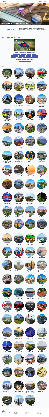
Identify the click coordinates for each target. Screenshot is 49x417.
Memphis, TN (34, 54)
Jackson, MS (23, 54)
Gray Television (27, 412)
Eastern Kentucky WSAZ (16, 54)
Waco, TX (24, 59)
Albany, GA (15, 52)
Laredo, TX (28, 54)
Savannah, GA (14, 57)
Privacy (38, 412)
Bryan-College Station (22, 52)
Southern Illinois (18, 59)
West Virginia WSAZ (30, 59)
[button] (3, 14)
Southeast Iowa (19, 57)
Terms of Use (39, 413)
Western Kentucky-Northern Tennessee (24, 61)
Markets (26, 413)
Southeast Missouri (26, 57)
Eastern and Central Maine (31, 52)
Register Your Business (42, 1)
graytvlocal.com (16, 412)
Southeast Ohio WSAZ (34, 57)
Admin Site (15, 413)
